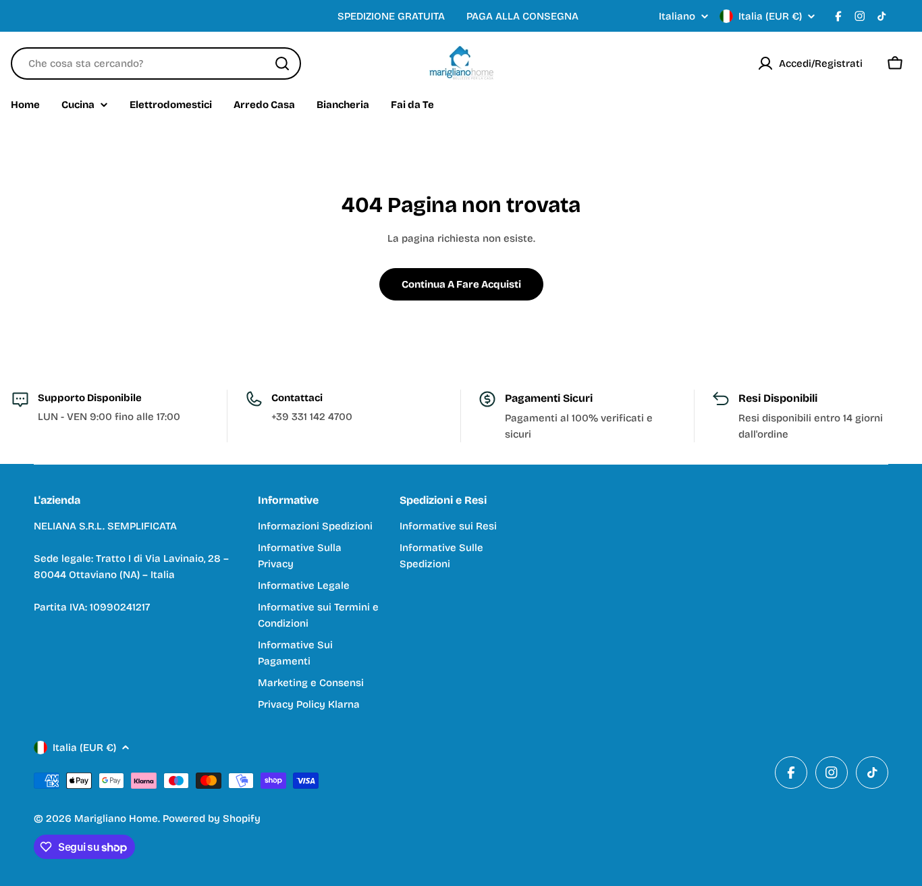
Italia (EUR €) (770, 16)
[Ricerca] (282, 63)
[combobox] (156, 63)
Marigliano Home (116, 818)
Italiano (677, 16)
